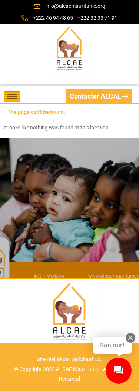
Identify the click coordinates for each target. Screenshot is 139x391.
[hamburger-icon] (12, 96)
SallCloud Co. (87, 359)
